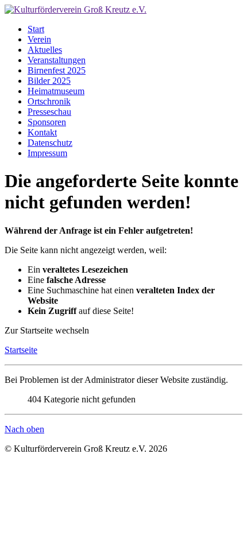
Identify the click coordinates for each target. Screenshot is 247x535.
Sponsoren (47, 122)
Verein (39, 39)
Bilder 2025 (49, 81)
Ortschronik (49, 101)
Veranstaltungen (57, 60)
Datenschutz (50, 143)
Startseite (21, 350)
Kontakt (42, 132)
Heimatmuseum (56, 91)
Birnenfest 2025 (57, 70)
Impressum (47, 153)
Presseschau (49, 112)
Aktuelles (45, 50)
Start (36, 29)
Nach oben (24, 429)
